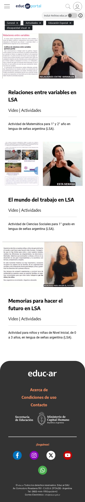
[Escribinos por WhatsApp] (42, 470)
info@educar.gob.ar (52, 495)
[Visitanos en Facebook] (17, 455)
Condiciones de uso (39, 397)
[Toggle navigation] (3, 2)
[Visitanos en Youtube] (67, 455)
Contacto (39, 404)
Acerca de (39, 389)
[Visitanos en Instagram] (34, 455)
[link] (77, 6)
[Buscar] (68, 6)
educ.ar (21, 485)
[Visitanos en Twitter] (50, 455)
